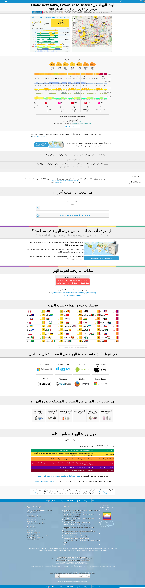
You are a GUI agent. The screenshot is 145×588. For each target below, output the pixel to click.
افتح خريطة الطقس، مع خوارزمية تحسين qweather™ (77, 522)
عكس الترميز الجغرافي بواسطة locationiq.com (76, 536)
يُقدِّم (57, 576)
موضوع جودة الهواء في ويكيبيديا (70, 476)
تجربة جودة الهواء (31, 521)
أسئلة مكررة (32, 526)
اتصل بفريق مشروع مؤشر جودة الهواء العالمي (39, 510)
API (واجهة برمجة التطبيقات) (35, 537)
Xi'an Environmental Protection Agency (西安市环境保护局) (72, 560)
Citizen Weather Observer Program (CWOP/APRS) (72, 557)
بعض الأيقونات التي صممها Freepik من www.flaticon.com (79, 531)
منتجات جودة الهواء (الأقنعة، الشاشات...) (38, 535)
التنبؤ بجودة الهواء (32, 534)
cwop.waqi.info (70, 524)
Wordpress (63, 379)
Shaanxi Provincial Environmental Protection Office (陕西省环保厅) (72, 559)
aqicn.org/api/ (56, 182)
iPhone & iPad (100, 364)
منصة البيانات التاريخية (33, 539)
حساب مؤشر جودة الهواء (33, 532)
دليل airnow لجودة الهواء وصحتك (48, 476)
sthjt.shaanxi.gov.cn (39, 136)
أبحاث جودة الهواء (34, 515)
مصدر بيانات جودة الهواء (33, 530)
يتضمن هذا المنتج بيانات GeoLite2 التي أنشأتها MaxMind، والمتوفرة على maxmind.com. (78, 515)
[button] (96, 41)
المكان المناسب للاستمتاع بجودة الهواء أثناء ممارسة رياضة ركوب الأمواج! (80, 541)
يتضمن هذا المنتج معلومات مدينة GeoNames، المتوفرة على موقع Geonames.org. (79, 519)
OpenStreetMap (102, 45)
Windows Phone (63, 364)
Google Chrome (100, 379)
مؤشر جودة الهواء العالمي (102, 492)
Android (82, 364)
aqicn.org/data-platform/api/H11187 (65, 181)
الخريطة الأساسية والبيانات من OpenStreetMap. (76, 538)
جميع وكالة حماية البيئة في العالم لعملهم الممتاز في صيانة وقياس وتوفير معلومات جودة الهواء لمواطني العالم (80, 511)
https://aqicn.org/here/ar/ (72, 160)
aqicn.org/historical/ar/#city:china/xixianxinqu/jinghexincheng (73, 293)
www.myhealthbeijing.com (44, 481)
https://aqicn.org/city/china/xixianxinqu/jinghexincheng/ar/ (72, 167)
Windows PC (44, 364)
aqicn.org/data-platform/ (72, 295)
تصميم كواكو (66, 544)
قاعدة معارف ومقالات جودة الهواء (36, 519)
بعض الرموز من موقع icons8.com (72, 533)
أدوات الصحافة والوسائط (33, 512)
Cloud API (44, 378)
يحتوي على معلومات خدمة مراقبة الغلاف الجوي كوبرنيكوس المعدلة (78, 527)
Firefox (81, 379)
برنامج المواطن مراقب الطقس (84, 524)
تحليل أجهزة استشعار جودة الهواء (36, 523)
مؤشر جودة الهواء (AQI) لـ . (51, 17)
